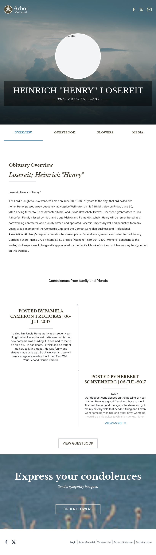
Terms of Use (104, 542)
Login (73, 542)
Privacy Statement (123, 542)
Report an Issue (144, 542)
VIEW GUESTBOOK (78, 443)
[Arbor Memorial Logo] (16, 9)
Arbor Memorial (87, 542)
